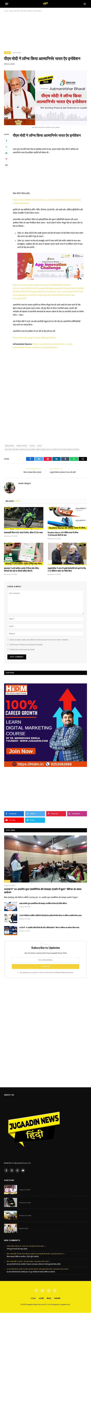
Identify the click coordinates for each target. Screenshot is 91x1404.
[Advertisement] (45, 33)
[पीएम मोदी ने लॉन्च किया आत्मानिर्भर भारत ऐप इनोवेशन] (45, 97)
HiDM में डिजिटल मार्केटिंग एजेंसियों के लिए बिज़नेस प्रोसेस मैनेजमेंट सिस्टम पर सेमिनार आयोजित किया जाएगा (50, 915)
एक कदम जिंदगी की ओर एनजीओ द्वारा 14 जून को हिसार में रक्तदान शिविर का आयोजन (31, 1272)
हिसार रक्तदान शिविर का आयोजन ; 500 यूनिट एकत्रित (23, 1256)
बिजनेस (49, 1298)
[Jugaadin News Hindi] (45, 4)
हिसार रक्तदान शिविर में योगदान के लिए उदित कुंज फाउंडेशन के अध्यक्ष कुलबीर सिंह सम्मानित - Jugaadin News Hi (35, 1253)
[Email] (6, 165)
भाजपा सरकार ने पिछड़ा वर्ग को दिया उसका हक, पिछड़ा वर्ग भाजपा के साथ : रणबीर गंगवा (44, 1225)
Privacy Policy (60, 972)
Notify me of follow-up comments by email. (26, 645)
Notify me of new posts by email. (22, 649)
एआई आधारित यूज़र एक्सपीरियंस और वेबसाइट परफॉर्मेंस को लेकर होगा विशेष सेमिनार (43, 903)
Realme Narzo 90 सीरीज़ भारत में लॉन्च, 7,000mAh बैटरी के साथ (63, 533)
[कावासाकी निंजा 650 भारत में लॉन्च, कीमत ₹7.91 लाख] (23, 518)
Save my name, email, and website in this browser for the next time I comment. (39, 640)
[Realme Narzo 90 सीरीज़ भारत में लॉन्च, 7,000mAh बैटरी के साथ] (67, 518)
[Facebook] (6, 140)
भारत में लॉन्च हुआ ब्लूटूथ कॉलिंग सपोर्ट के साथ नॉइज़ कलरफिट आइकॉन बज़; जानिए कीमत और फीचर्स (48, 1199)
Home (6, 11)
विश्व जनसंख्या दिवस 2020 (32, 472)
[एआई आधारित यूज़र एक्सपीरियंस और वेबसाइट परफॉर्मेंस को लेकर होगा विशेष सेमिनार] (10, 906)
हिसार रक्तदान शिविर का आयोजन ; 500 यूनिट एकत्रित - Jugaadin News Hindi (28, 1261)
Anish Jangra (24, 483)
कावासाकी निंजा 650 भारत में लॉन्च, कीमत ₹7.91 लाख (23, 532)
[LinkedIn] (6, 152)
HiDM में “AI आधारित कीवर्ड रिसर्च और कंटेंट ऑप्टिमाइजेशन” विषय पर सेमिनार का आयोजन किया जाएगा (49, 927)
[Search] (84, 4)
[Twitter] (6, 146)
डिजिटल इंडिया (9, 446)
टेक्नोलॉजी (7, 52)
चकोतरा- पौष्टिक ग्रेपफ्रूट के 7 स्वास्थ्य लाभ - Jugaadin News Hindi (25, 1246)
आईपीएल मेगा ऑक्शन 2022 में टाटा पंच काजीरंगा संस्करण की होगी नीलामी (40, 1212)
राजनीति (41, 1298)
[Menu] (6, 4)
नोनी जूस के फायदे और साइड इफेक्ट (17, 1249)
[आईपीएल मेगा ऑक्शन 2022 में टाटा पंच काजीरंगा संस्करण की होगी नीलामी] (10, 1215)
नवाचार (39, 446)
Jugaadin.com (65, 1304)
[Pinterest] (6, 159)
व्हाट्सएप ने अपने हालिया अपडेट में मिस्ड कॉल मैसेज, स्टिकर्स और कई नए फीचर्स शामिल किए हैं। (21, 569)
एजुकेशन (7, 881)
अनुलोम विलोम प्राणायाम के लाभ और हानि (63, 472)
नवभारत (32, 446)
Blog (11, 11)
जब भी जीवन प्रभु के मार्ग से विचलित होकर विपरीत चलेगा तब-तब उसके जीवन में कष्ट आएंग (44, 1186)
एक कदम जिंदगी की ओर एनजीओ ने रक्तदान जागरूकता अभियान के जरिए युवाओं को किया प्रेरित (34, 1264)
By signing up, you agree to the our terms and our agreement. (47, 972)
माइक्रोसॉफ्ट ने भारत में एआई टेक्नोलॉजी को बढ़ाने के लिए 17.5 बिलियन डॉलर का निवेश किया (67, 569)
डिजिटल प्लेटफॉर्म (22, 446)
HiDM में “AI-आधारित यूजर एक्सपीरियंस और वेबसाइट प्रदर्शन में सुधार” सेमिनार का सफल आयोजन (42, 891)
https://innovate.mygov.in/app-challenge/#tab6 (34, 337)
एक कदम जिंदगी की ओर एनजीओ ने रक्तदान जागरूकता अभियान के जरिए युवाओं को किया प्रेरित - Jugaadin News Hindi (37, 1269)
